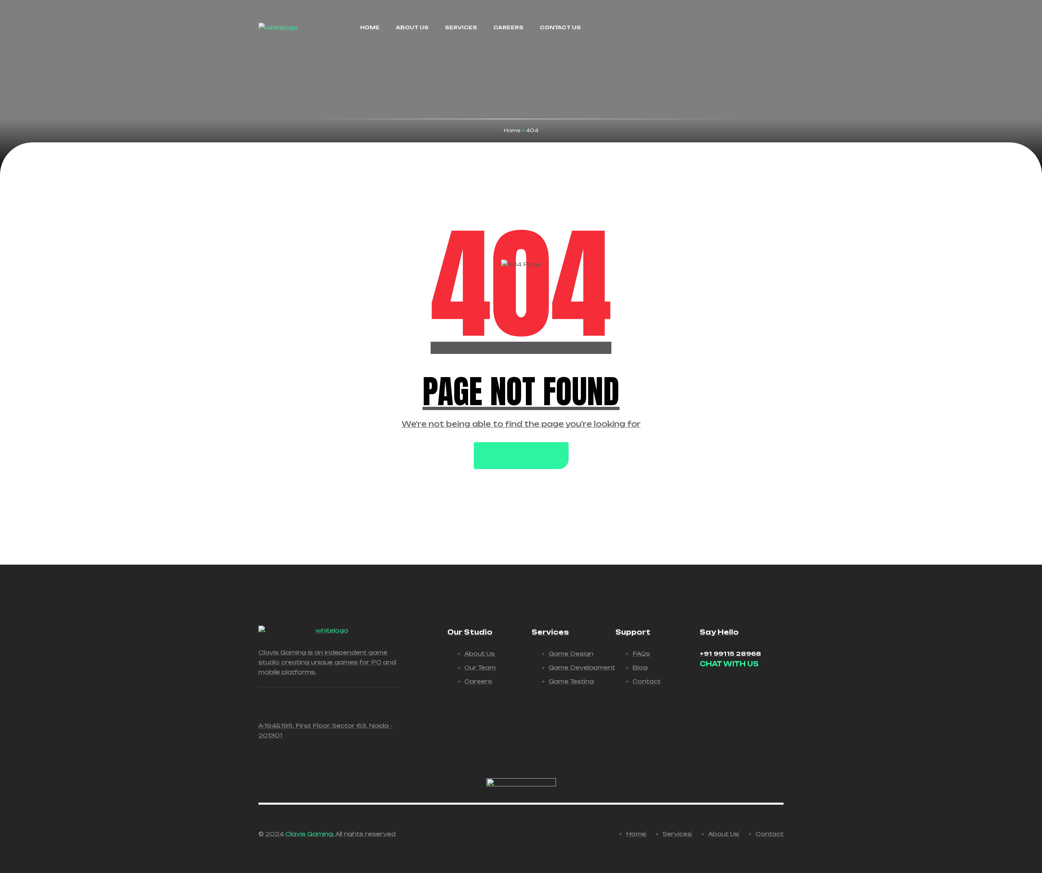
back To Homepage (517, 456)
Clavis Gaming (309, 833)
